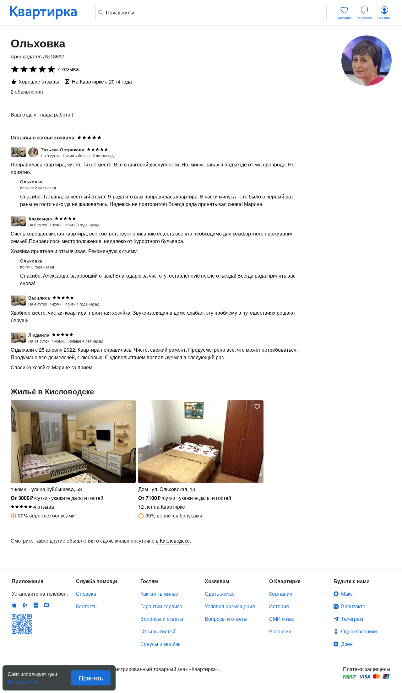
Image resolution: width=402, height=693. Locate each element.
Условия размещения (230, 606)
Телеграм (352, 618)
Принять (91, 677)
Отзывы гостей (157, 631)
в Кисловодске (173, 540)
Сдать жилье (220, 593)
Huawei (36, 605)
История (279, 606)
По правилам (23, 679)
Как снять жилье (159, 593)
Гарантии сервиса (161, 606)
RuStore (46, 605)
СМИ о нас (281, 618)
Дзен (347, 643)
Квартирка (47, 12)
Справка (86, 593)
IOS (14, 605)
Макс (347, 593)
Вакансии (280, 631)
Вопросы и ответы (161, 618)
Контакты (87, 606)
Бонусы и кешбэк (160, 643)
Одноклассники (359, 631)
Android (25, 605)
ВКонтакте (353, 606)
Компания (280, 593)
